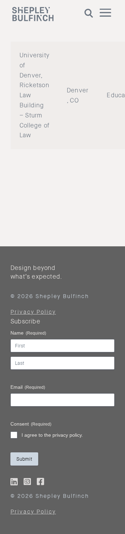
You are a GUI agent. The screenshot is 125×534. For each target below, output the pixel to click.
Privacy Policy (33, 311)
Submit (24, 459)
